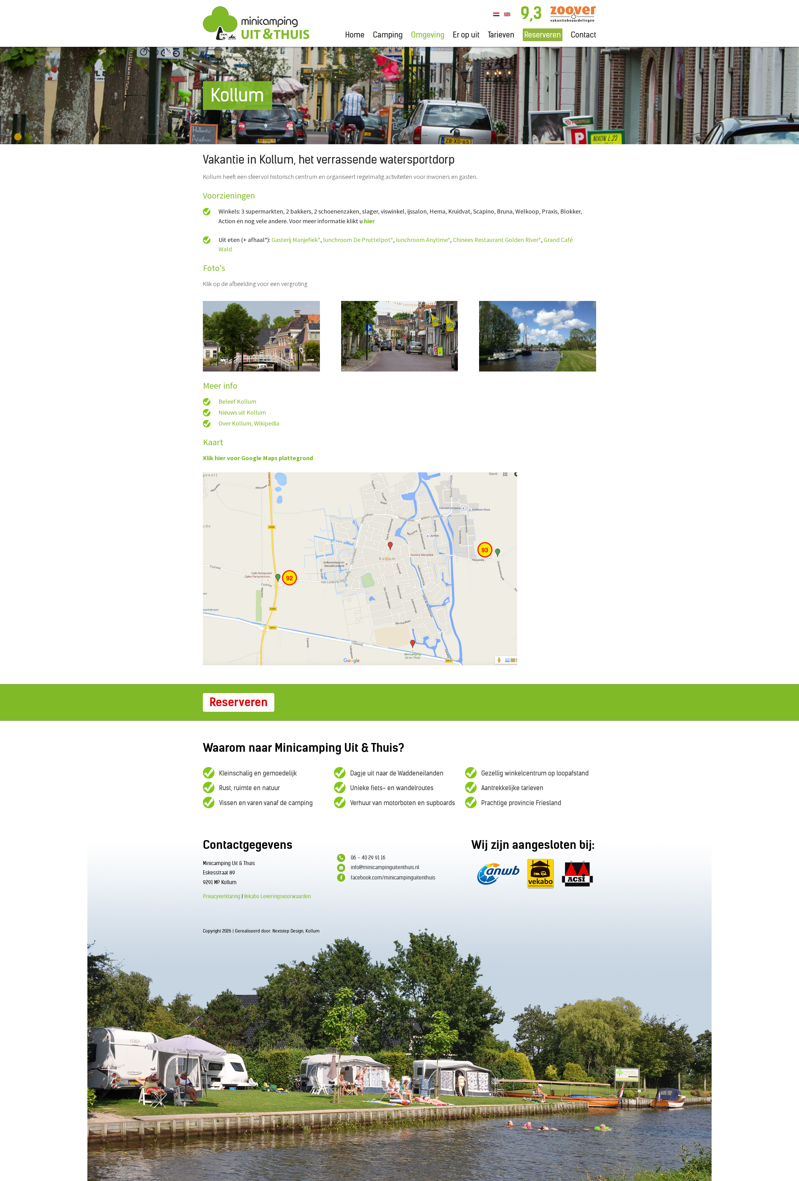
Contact (583, 35)
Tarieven (501, 35)
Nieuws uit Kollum (242, 412)
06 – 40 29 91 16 (368, 857)
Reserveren (542, 35)
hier (369, 221)
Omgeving (427, 35)
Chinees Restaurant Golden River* (497, 240)
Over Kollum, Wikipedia (248, 423)
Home (355, 35)
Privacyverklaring (221, 896)
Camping (388, 35)
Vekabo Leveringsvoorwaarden (277, 896)
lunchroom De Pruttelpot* (358, 240)
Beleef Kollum (237, 401)
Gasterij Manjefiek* (296, 240)
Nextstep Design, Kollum (296, 931)
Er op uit (466, 35)
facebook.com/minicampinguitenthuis (393, 877)
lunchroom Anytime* (423, 240)
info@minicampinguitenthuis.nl (385, 867)
